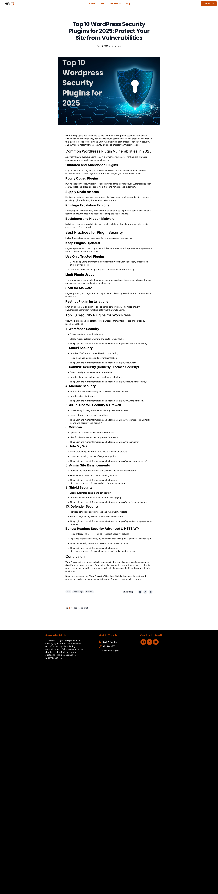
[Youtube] (156, 642)
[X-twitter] (149, 642)
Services (114, 3)
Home (92, 3)
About (102, 3)
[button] (140, 592)
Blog (127, 3)
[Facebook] (143, 642)
